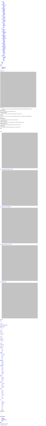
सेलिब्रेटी (4, 14)
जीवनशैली (3, 4)
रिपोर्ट (3, 2)
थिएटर (4, 13)
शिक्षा (3, 50)
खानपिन (4, 27)
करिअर (4, 6)
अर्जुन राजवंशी (1, 339)
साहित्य (4, 12)
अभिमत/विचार (3, 402)
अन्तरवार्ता (4, 57)
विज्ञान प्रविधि (4, 32)
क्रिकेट (4, 45)
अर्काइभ (4, 60)
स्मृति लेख (4, 21)
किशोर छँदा (4, 48)
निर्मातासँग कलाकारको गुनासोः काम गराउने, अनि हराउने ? (6, 244)
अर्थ (3, 26)
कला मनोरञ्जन (3, 10)
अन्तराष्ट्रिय (4, 44)
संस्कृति (4, 23)
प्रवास (4, 52)
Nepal (2, 420)
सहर (3, 53)
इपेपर (2, 408)
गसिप (3, 15)
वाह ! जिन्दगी (4, 19)
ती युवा (4, 20)
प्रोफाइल (4, 46)
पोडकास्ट (4, 37)
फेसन (3, 7)
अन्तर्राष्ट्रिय (4, 25)
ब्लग (3, 59)
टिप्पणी (4, 30)
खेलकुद (3, 43)
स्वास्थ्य (4, 5)
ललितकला (4, 41)
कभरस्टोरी (3, 1)
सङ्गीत (4, 39)
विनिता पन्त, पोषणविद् (2, 326)
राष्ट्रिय (4, 16)
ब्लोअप (3, 55)
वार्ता (3, 3)
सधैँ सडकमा (1, 319)
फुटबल (4, 18)
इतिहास (4, 24)
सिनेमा (3, 11)
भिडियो (4, 9)
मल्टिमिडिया (3, 8)
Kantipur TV (3, 418)
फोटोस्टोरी (4, 36)
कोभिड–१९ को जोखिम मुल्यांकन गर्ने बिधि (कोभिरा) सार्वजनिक (6, 169)
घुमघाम (4, 34)
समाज (2, 22)
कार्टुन (3, 58)
